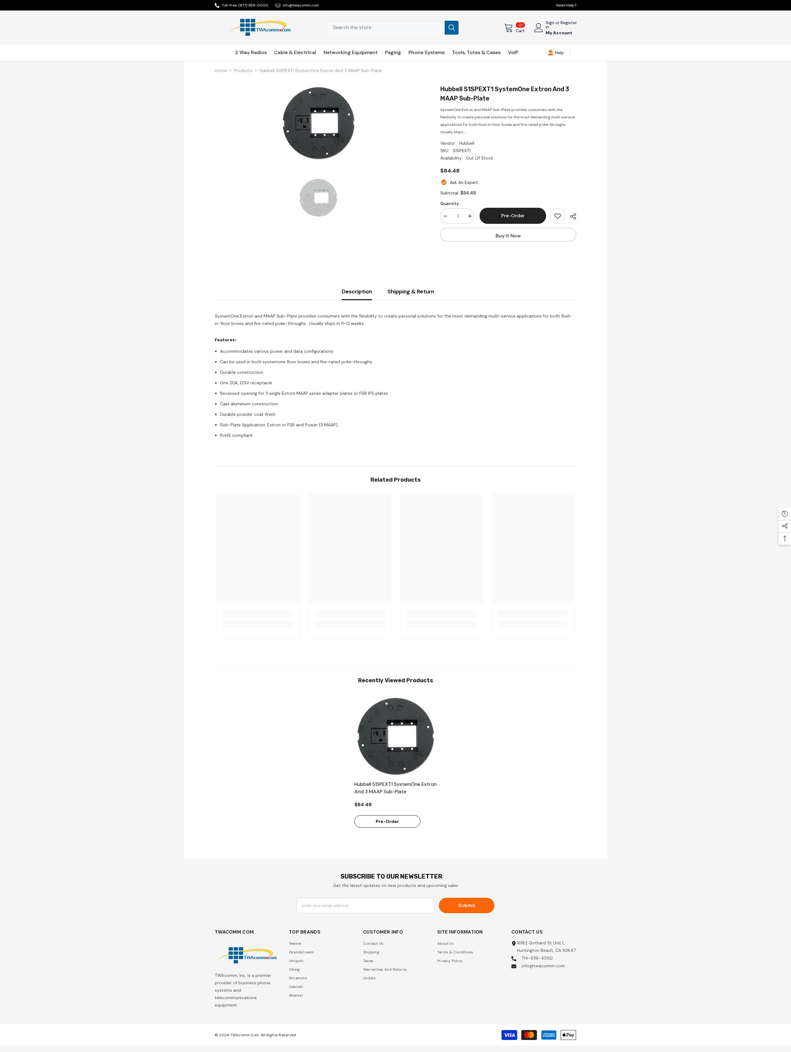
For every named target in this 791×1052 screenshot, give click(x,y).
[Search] (393, 28)
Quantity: (450, 203)
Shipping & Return (410, 291)
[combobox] (386, 28)
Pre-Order (512, 215)
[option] (318, 123)
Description (357, 291)
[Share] (570, 216)
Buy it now (508, 235)
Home (221, 70)
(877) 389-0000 (253, 5)
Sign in (550, 24)
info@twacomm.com (301, 5)
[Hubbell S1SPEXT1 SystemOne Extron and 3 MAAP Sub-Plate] (395, 736)
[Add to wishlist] (557, 216)
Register (568, 22)
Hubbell (466, 143)
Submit (466, 905)
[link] (556, 52)
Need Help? (566, 5)
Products (243, 70)
